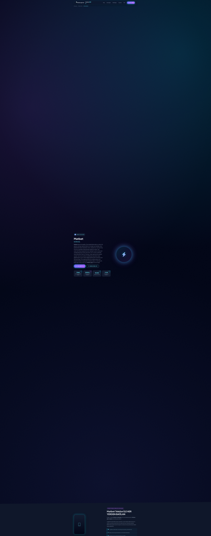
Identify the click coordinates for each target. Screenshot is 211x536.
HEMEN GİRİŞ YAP (93, 266)
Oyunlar (120, 2)
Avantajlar (109, 2)
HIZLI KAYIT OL (80, 266)
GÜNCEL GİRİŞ (131, 2)
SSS (124, 2)
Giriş (104, 2)
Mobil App (115, 2)
